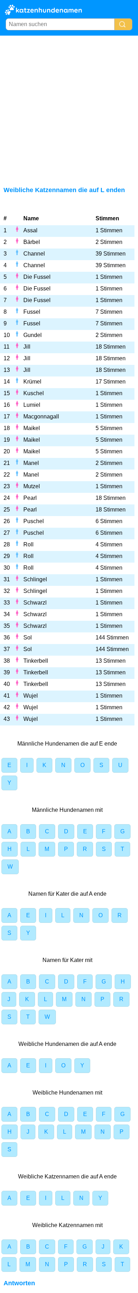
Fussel (31, 312)
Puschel (33, 521)
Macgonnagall (41, 416)
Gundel (32, 335)
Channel (34, 254)
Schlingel (35, 579)
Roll (28, 544)
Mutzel (31, 486)
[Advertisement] (69, 108)
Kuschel (33, 393)
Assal (30, 230)
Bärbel (31, 242)
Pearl (30, 498)
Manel (31, 463)
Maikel (31, 428)
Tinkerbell (35, 661)
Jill (26, 347)
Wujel (30, 696)
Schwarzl (35, 603)
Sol (27, 638)
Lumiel (31, 405)
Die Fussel (37, 277)
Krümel (32, 382)
